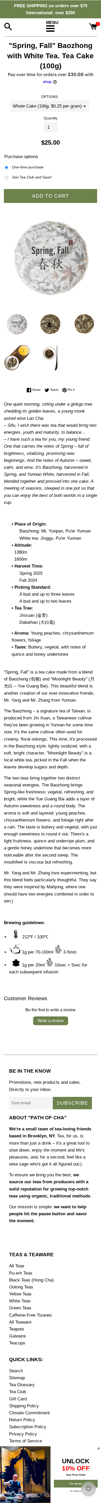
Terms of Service (25, 1441)
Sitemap (17, 1377)
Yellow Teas (20, 1294)
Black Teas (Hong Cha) (31, 1280)
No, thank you (76, 1490)
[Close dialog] (98, 1448)
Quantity (50, 118)
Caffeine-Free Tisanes (30, 1315)
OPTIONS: (50, 97)
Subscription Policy (27, 1426)
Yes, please (75, 1483)
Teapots (16, 1329)
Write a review (51, 1021)
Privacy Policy (23, 1434)
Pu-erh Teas (20, 1273)
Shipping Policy (24, 1405)
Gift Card (18, 1399)
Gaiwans (17, 1336)
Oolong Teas (21, 1287)
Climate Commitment (29, 1412)
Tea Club (17, 1391)
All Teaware (20, 1322)
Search (16, 1370)
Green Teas (20, 1307)
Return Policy (22, 1419)
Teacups (17, 1343)
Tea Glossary (22, 1384)
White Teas (20, 1301)
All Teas (16, 1265)
